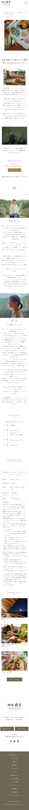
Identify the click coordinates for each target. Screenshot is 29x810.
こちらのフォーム (14, 556)
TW (19, 801)
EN (12, 801)
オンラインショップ (14, 785)
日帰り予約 (8, 729)
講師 (14, 761)
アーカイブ (14, 768)
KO (16, 801)
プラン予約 (14, 758)
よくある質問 (14, 778)
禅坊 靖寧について (14, 755)
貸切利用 (14, 765)
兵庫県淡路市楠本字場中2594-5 (14, 736)
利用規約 (14, 788)
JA (9, 801)
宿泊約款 (14, 792)
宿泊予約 (22, 729)
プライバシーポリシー (14, 795)
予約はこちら (14, 170)
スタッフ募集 (14, 782)
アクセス (14, 772)
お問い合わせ (14, 775)
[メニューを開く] (26, 2)
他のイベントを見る (15, 679)
